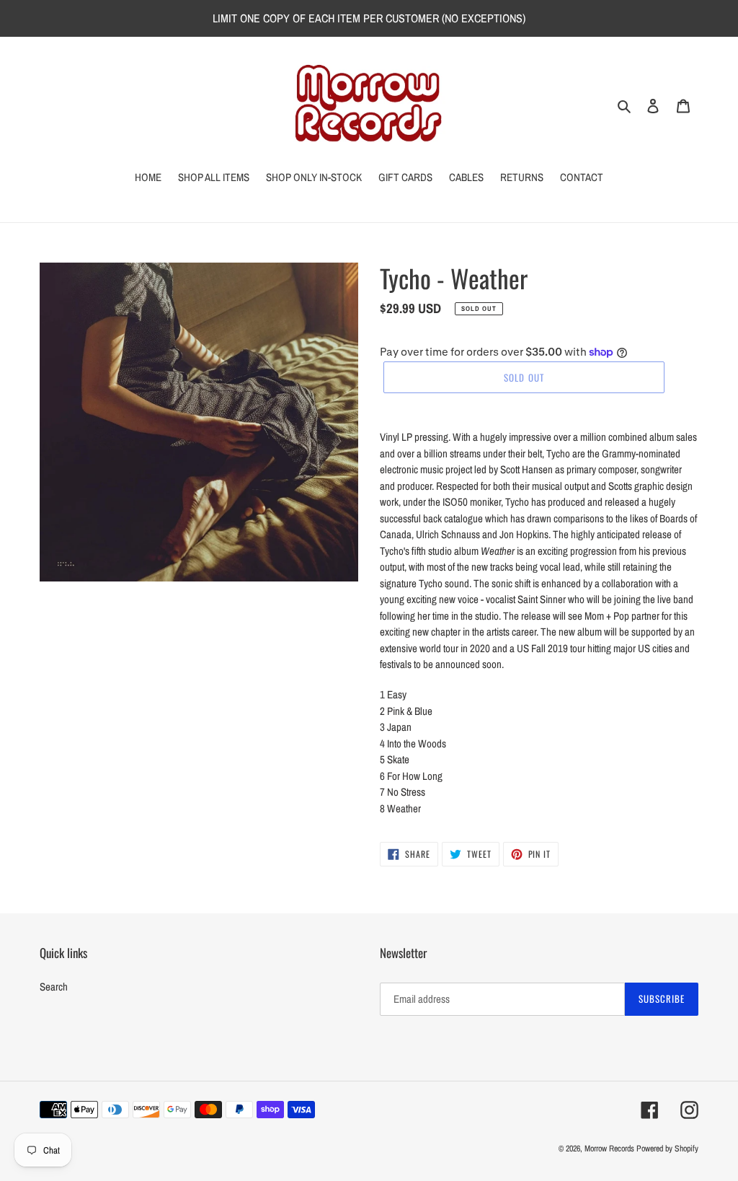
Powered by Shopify (667, 1148)
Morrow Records (609, 1148)
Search (54, 986)
